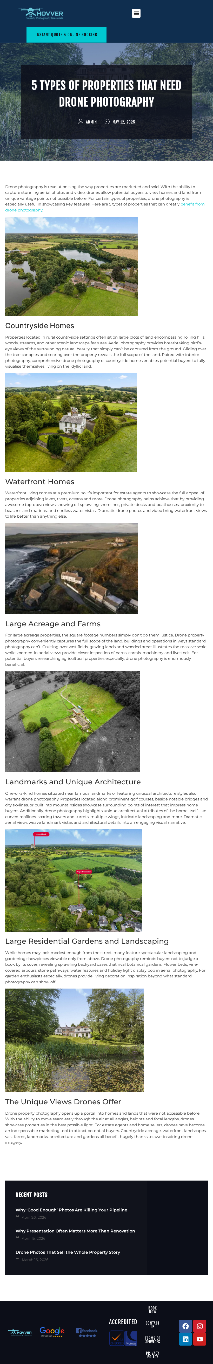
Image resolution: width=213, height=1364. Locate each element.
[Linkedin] (185, 1339)
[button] (136, 13)
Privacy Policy (152, 1355)
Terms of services (153, 1340)
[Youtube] (199, 1339)
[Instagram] (199, 1326)
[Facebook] (185, 1326)
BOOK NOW (152, 1310)
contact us (152, 1325)
